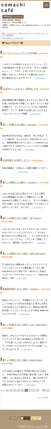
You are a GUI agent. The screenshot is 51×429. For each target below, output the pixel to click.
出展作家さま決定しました (16, 160)
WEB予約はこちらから (12, 17)
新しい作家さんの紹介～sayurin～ (20, 182)
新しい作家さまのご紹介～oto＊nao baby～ (25, 324)
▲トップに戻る (42, 397)
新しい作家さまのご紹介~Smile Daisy (22, 360)
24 (43, 390)
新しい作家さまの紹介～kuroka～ (20, 124)
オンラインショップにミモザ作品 (20, 53)
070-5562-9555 (11, 20)
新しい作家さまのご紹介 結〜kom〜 (22, 218)
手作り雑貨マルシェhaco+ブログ (13, 38)
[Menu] (46, 5)
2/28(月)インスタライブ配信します (21, 89)
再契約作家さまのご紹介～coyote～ (21, 289)
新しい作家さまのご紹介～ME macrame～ (25, 253)
